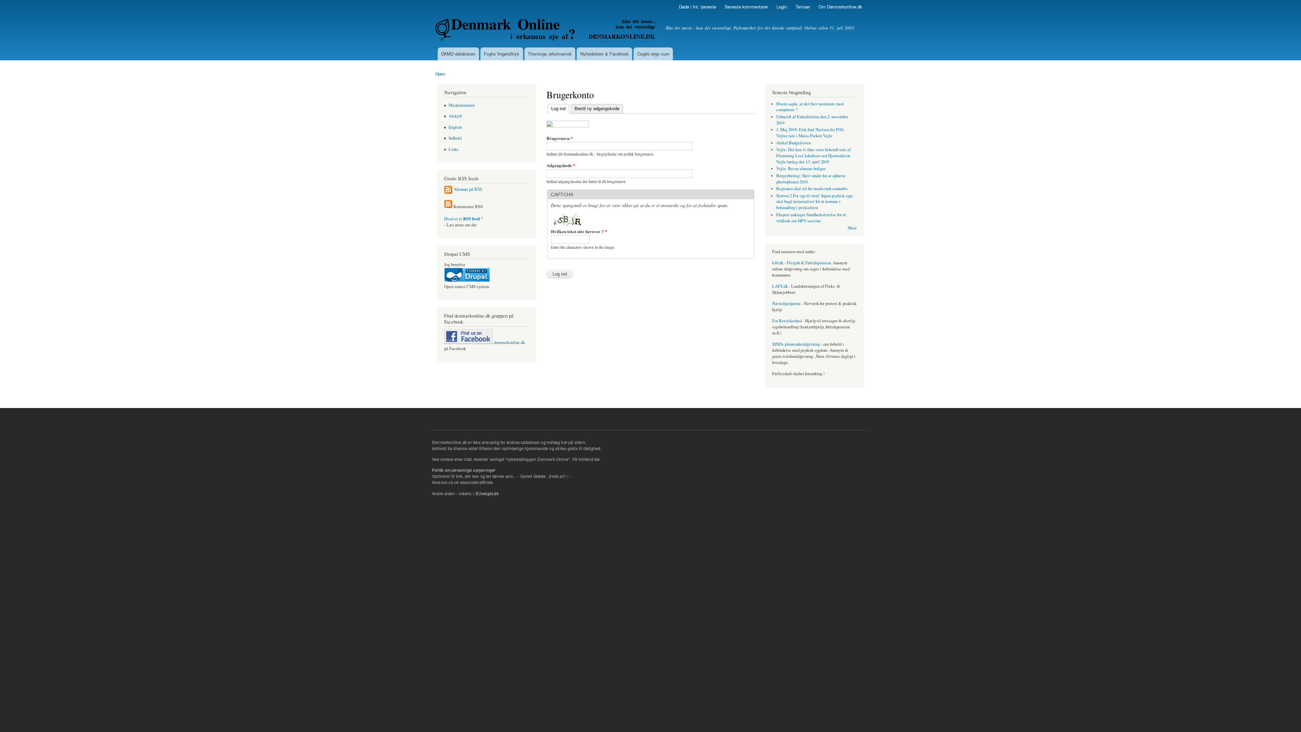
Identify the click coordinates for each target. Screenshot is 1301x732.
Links (453, 149)
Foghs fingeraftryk (501, 53)
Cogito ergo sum (653, 53)
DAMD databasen (458, 53)
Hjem (440, 73)
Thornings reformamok (550, 53)
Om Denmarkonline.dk (840, 6)
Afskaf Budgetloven (793, 143)
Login (782, 6)
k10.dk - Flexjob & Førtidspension (801, 263)
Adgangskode (560, 165)
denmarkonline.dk (509, 342)
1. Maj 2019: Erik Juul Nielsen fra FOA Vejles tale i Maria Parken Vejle (810, 133)
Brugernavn (559, 138)
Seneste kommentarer (746, 6)
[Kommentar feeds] (448, 206)
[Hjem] (546, 30)
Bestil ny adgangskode (597, 108)
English (455, 127)
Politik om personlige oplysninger (464, 470)
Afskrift (455, 116)
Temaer (803, 6)
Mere (852, 228)
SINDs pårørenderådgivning (796, 344)
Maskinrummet (462, 105)
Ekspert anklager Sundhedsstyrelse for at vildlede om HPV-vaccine (811, 218)
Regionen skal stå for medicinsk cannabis (812, 188)
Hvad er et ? (463, 219)
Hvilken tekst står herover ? (579, 231)
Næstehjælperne (786, 303)
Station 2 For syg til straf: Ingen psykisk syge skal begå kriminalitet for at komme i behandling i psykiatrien (814, 202)
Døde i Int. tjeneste (697, 6)
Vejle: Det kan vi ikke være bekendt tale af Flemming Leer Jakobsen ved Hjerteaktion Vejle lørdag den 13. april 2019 (813, 156)
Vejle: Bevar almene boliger (801, 168)
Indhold (455, 138)
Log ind (556, 108)
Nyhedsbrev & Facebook (604, 53)
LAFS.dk (780, 286)
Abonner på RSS (468, 189)
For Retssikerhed (787, 321)
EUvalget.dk (487, 493)
